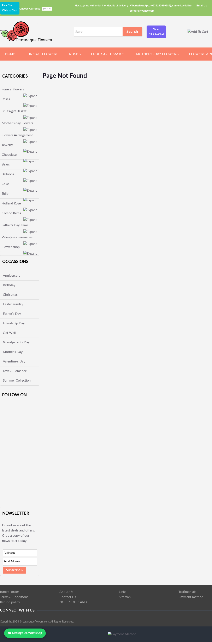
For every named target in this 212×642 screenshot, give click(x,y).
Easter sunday (13, 304)
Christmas (10, 294)
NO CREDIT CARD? (73, 602)
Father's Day (12, 313)
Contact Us (67, 597)
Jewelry (7, 145)
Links (122, 591)
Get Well (9, 332)
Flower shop (11, 247)
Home (10, 54)
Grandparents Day (16, 342)
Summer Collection (17, 380)
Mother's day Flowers (157, 54)
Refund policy (10, 602)
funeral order (9, 591)
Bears (6, 164)
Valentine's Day (14, 361)
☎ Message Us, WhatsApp (25, 633)
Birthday (9, 285)
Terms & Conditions (14, 597)
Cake (5, 184)
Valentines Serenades (17, 237)
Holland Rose (11, 203)
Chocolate (9, 154)
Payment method (190, 597)
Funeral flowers (42, 54)
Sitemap (125, 597)
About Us (66, 591)
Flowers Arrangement (17, 135)
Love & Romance (15, 371)
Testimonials (187, 591)
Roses (75, 54)
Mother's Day (13, 352)
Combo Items (11, 213)
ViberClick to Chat (156, 32)
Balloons (8, 174)
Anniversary (11, 275)
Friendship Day (14, 323)
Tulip (5, 193)
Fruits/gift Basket (108, 54)
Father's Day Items (15, 225)
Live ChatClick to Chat (9, 8)
